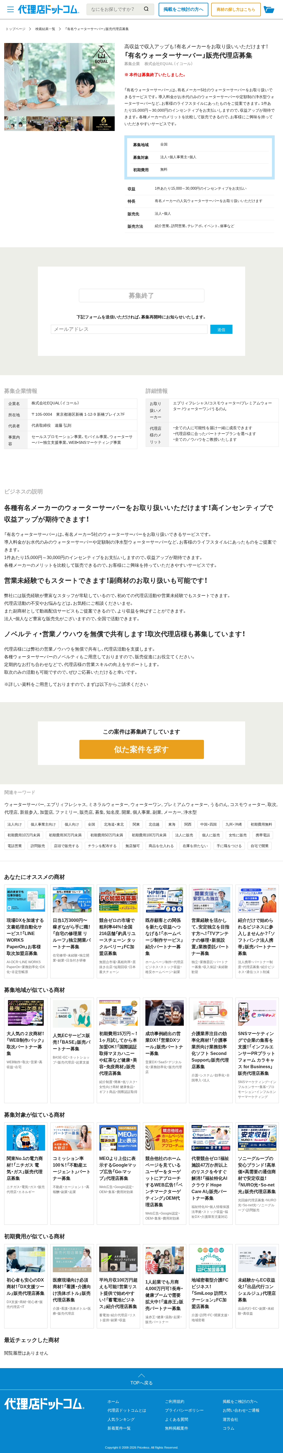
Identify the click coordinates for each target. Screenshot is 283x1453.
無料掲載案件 (176, 1428)
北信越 (154, 824)
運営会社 (230, 1419)
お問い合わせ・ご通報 (241, 1410)
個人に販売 (211, 835)
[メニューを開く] (10, 9)
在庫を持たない (195, 846)
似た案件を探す (141, 749)
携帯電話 (263, 835)
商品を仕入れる (161, 846)
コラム (228, 1428)
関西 (188, 824)
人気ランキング (121, 1419)
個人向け (72, 824)
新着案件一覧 (119, 1428)
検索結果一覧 (45, 29)
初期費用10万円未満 (23, 835)
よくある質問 (176, 1419)
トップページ (15, 29)
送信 (221, 329)
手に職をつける (229, 846)
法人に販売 (184, 835)
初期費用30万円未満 (65, 835)
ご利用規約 (174, 1401)
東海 (171, 824)
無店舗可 (132, 846)
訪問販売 (38, 846)
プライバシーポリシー (184, 1410)
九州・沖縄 (234, 824)
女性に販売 (238, 835)
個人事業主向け (43, 824)
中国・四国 (208, 824)
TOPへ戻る (141, 1383)
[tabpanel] (59, 80)
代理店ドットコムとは (127, 1410)
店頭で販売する (66, 846)
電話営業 (14, 846)
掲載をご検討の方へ (183, 9)
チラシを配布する (102, 846)
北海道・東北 (114, 824)
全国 (91, 824)
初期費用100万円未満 (149, 835)
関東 (136, 824)
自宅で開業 (260, 846)
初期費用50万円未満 (106, 835)
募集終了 (141, 295)
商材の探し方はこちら (236, 9)
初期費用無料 (261, 824)
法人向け (14, 824)
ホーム (113, 1401)
